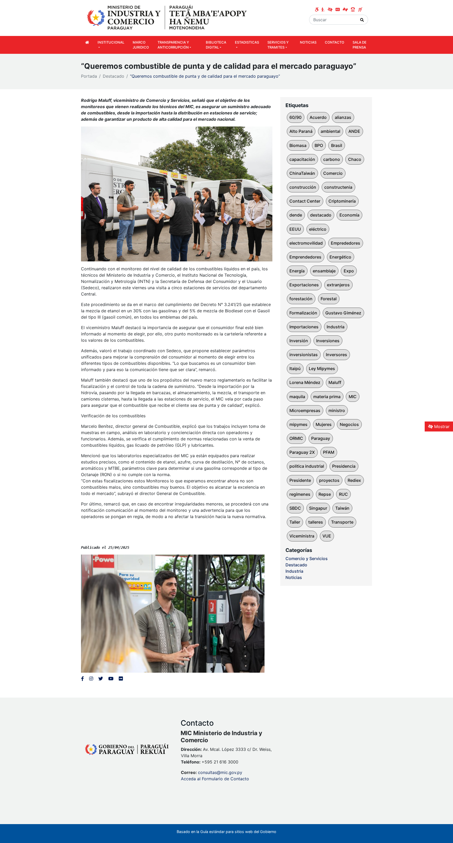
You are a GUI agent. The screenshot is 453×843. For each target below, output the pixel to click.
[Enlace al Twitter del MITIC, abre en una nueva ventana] (100, 678)
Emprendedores (305, 257)
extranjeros (338, 284)
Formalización (303, 312)
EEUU (295, 229)
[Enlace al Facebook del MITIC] (82, 678)
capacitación (302, 159)
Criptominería (342, 201)
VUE (326, 536)
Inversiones (327, 340)
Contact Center (304, 201)
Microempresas (304, 410)
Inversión (298, 340)
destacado (320, 215)
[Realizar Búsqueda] (362, 20)
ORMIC (296, 438)
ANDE (354, 131)
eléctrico (317, 229)
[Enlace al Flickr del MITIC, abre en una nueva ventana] (121, 678)
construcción (302, 187)
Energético (340, 257)
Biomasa (297, 145)
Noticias (293, 577)
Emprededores (345, 243)
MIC (353, 396)
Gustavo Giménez (343, 312)
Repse (325, 494)
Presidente (300, 480)
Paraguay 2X (302, 452)
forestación (300, 298)
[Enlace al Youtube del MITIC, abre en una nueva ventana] (111, 678)
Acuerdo (318, 117)
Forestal (329, 298)
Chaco (354, 159)
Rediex (354, 480)
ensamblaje (324, 270)
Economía (349, 215)
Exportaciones (304, 284)
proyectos (329, 480)
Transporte (342, 522)
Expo (349, 270)
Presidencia (343, 466)
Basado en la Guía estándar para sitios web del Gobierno (226, 831)
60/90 (295, 117)
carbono (331, 159)
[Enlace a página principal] (167, 17)
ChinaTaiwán (302, 173)
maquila (297, 396)
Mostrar (441, 426)
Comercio (333, 173)
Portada (89, 76)
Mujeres (324, 424)
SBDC (295, 508)
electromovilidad (306, 243)
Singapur (318, 508)
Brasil (336, 145)
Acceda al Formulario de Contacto (215, 778)
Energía (297, 270)
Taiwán (342, 508)
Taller (294, 522)
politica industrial (306, 466)
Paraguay (320, 438)
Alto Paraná (300, 131)
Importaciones (304, 326)
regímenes (299, 494)
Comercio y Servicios (306, 558)
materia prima (327, 396)
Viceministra (301, 536)
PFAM (328, 452)
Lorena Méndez (304, 382)
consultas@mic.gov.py (220, 772)
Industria (335, 326)
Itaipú (295, 368)
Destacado (113, 76)
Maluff (334, 382)
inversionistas (303, 354)
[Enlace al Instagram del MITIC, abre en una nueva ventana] (91, 678)
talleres (315, 522)
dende (295, 215)
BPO (319, 145)
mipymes (298, 424)
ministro (336, 410)
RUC (343, 494)
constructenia (338, 187)
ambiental (330, 131)
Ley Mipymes (322, 368)
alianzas (343, 117)
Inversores (336, 354)
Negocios (349, 424)
